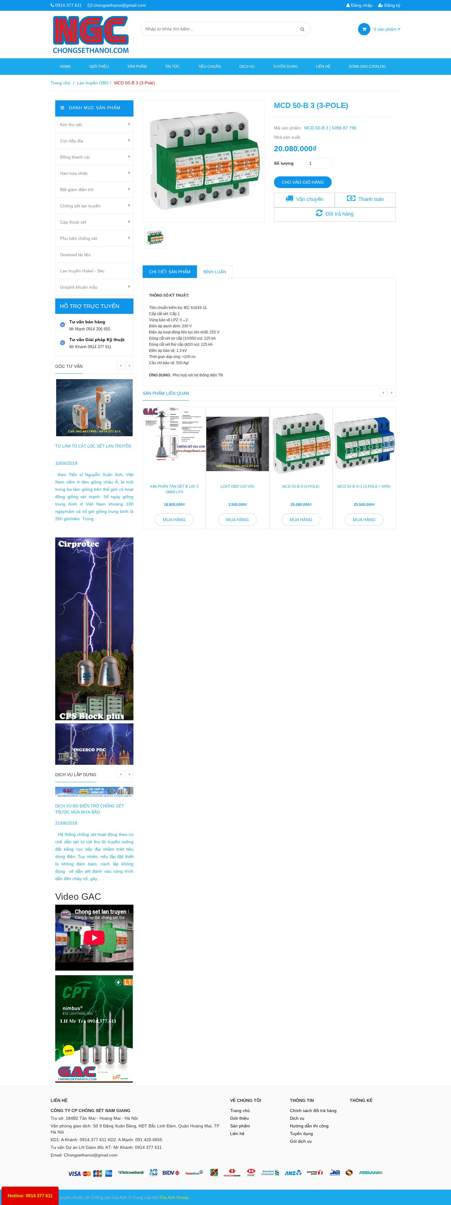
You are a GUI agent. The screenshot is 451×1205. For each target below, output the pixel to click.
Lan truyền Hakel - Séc (82, 270)
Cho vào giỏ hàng (303, 182)
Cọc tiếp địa (71, 140)
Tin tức (172, 66)
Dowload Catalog (367, 66)
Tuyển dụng (285, 66)
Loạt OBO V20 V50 (237, 486)
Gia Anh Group (174, 1197)
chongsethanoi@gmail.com (119, 5)
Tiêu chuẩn (209, 66)
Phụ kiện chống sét (78, 238)
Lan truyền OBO (93, 82)
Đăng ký (391, 5)
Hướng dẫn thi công (309, 1125)
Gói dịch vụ (301, 1141)
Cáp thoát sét (73, 222)
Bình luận (214, 271)
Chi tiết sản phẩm (170, 271)
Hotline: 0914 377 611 (30, 1195)
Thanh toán (371, 199)
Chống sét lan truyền (80, 205)
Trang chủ (60, 82)
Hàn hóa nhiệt (73, 173)
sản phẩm (386, 29)
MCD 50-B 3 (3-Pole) (300, 486)
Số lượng (284, 163)
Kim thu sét (71, 124)
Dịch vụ (247, 66)
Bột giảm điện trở (77, 189)
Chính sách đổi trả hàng (313, 1110)
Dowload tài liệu (75, 254)
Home (65, 66)
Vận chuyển (309, 199)
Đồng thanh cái (75, 157)
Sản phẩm (137, 66)
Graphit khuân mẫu (79, 287)
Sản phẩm (240, 1125)
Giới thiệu (99, 66)
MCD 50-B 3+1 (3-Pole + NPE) (364, 486)
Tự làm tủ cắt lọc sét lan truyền (93, 446)
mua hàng (174, 519)
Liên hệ (323, 66)
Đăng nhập (361, 5)
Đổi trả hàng (339, 214)
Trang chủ (240, 1110)
